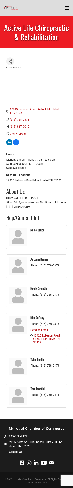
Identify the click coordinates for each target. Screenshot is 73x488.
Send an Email (39, 330)
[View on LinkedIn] (9, 144)
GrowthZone (40, 482)
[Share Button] (10, 61)
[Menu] (68, 8)
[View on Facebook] (16, 144)
